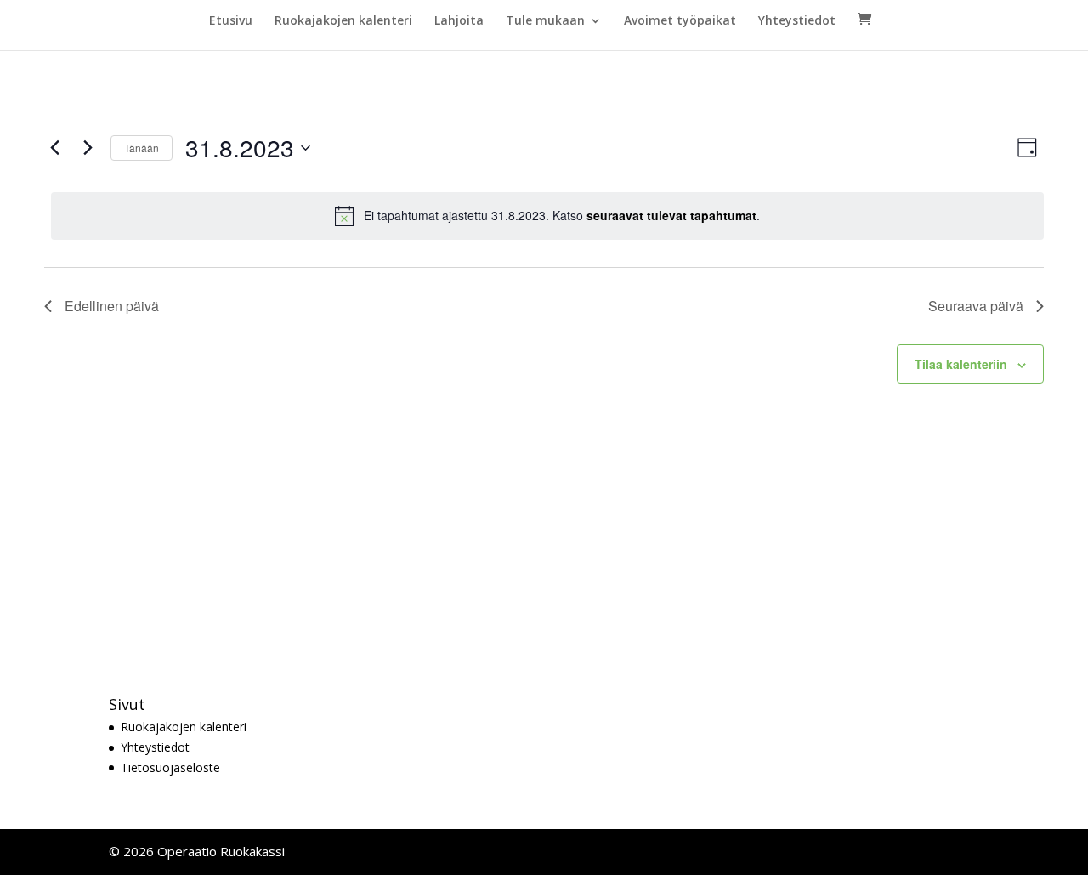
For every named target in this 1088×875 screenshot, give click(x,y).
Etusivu (230, 21)
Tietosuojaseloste (170, 767)
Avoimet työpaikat (680, 21)
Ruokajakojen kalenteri (343, 21)
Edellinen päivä (112, 305)
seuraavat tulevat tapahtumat (671, 215)
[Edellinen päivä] (54, 148)
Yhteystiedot (797, 21)
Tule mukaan (545, 21)
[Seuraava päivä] (87, 148)
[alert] (547, 216)
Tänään (141, 147)
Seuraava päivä (975, 305)
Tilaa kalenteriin (961, 363)
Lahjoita (459, 21)
